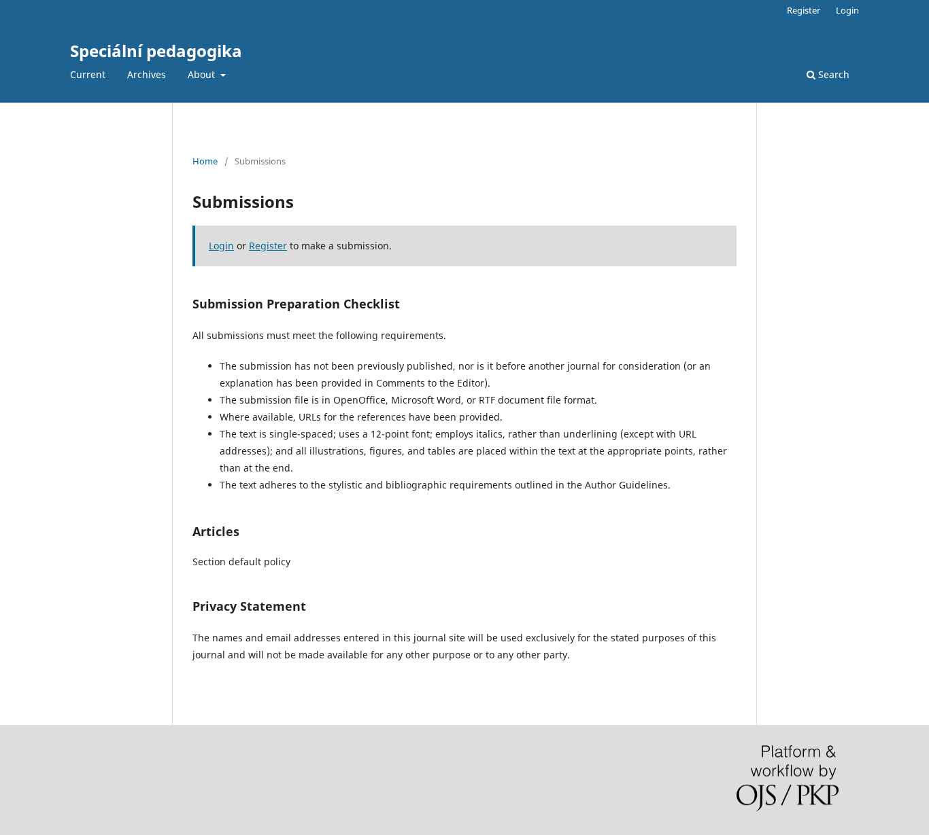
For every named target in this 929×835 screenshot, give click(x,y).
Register (803, 10)
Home (205, 161)
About (203, 74)
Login (847, 10)
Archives (146, 74)
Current (87, 74)
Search (832, 74)
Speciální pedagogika (156, 50)
